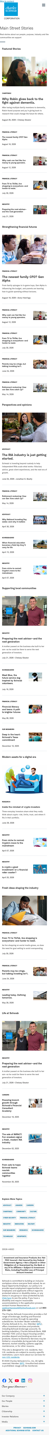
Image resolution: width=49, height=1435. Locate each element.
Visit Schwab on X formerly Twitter (10, 1381)
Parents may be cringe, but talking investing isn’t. (14, 365)
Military (31, 1224)
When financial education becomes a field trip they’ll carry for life (14, 545)
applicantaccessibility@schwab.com (19, 1308)
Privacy (17, 1428)
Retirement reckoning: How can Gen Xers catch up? (14, 388)
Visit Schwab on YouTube (17, 1381)
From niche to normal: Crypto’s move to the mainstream (11, 570)
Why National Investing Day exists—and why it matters (14, 520)
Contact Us (38, 1430)
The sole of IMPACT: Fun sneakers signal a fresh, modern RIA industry (12, 1138)
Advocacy (7, 1205)
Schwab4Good (38, 1230)
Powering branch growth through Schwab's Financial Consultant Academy (11, 1105)
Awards (19, 1205)
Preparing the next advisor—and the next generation (14, 210)
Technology (8, 1236)
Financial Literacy (27, 1218)
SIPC (39, 1324)
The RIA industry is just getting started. (24, 456)
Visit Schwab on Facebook (4, 1381)
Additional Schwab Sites (18, 1430)
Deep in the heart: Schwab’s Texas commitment (11, 737)
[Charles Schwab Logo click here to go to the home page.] (19, 10)
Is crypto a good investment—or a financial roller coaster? (15, 870)
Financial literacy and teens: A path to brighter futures (11, 709)
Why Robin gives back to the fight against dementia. (22, 100)
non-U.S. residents (10, 1357)
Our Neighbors (9, 1230)
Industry (7, 1224)
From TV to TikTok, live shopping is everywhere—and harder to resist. (15, 186)
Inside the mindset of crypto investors (21, 807)
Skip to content (7, 1)
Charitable (7, 1211)
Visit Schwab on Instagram (30, 1381)
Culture (33, 1211)
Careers (30, 1205)
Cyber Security (9, 1218)
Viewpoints (21, 1236)
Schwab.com (29, 1428)
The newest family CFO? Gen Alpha (15, 138)
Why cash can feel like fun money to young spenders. (14, 161)
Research (23, 1230)
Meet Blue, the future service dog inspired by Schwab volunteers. (12, 679)
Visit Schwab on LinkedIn (23, 1381)
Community (21, 1211)
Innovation (19, 1224)
